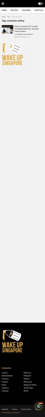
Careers (14, 409)
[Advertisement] (22, 99)
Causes (5, 373)
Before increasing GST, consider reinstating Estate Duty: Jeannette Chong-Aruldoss (26, 28)
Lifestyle (38, 10)
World (26, 391)
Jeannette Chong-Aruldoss (24, 34)
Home (4, 10)
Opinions (27, 373)
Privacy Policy (26, 409)
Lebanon (5, 388)
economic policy (17, 17)
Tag (8, 17)
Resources (28, 382)
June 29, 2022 (21, 37)
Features (26, 10)
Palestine (27, 376)
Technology (28, 388)
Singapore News (30, 385)
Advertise (5, 409)
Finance (5, 382)
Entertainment (7, 376)
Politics (14, 10)
